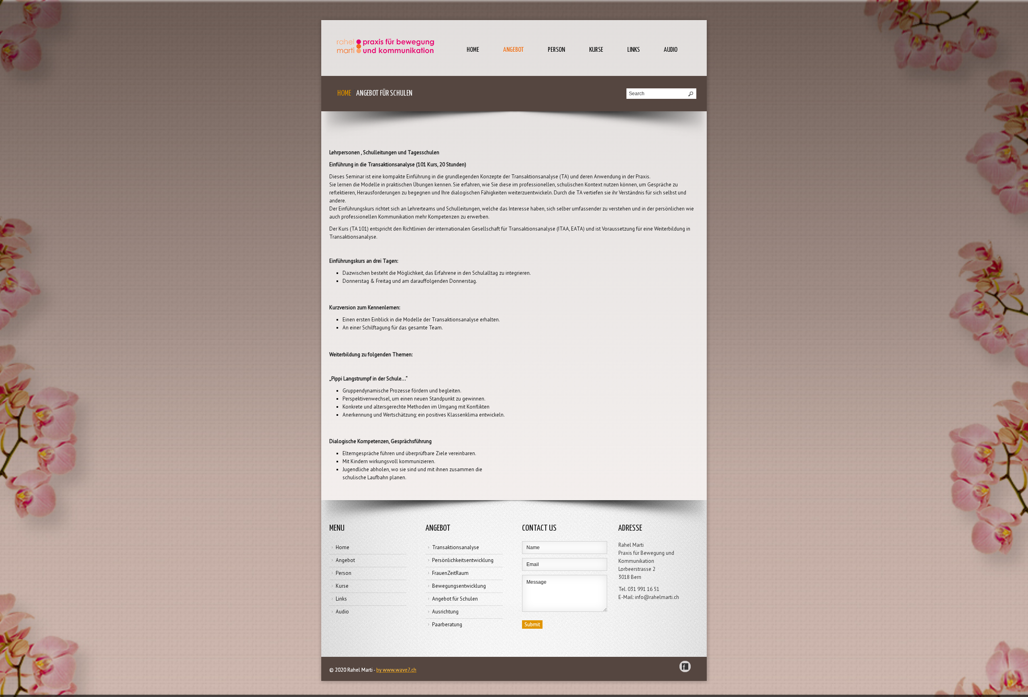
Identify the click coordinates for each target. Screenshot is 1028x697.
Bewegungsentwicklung (459, 586)
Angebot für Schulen (455, 598)
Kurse (596, 50)
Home (473, 50)
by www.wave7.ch (396, 669)
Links (633, 50)
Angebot (513, 50)
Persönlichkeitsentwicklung (463, 560)
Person (556, 50)
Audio (670, 50)
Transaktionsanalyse (455, 547)
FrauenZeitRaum (450, 573)
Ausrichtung (445, 611)
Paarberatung (447, 624)
